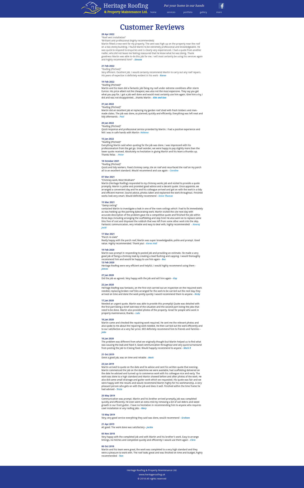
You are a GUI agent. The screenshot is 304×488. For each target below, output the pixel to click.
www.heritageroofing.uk (152, 474)
